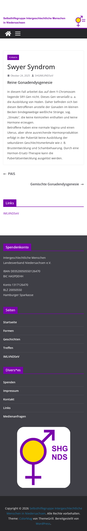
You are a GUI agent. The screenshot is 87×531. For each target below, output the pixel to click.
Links (7, 408)
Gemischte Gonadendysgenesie (54, 184)
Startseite (10, 322)
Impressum (11, 391)
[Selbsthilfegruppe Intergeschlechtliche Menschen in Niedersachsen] (8, 33)
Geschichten (11, 339)
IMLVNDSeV (11, 213)
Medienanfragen (14, 416)
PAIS (11, 174)
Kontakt (8, 399)
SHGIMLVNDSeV (44, 75)
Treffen (8, 348)
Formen (13, 57)
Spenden (9, 382)
